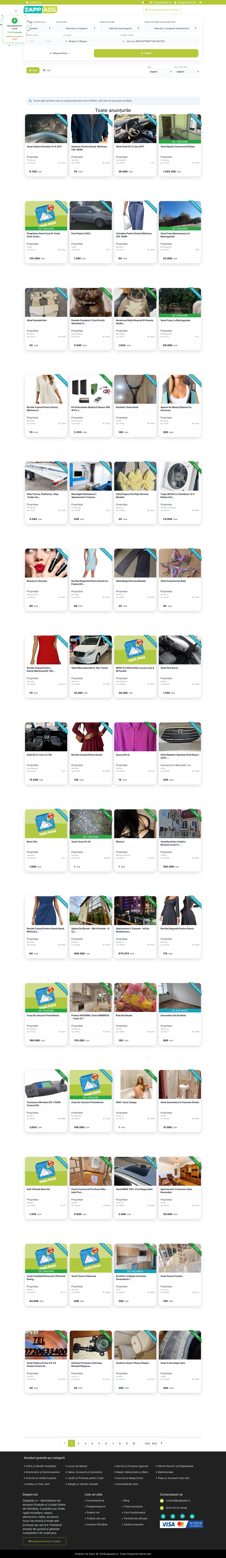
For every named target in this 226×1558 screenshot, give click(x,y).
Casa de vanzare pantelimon (43, 1015)
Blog (126, 1500)
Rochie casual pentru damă (86, 754)
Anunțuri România (97, 1524)
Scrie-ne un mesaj (176, 1507)
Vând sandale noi (36, 320)
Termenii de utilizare (135, 1518)
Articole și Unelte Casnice (41, 1478)
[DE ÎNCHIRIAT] (180, 998)
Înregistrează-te (186, 2)
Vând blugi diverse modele (131, 581)
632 (147, 1443)
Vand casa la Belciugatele (175, 320)
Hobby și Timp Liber (38, 1484)
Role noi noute (124, 1015)
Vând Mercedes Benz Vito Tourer (89, 667)
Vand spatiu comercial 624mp (177, 146)
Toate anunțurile (133, 1506)
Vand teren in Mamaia (83, 1276)
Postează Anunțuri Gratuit (163, 9)
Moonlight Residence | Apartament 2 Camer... (83, 496)
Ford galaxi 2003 (80, 233)
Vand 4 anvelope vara (173, 1363)
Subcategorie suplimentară (160, 22)
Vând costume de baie (173, 581)
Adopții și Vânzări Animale (83, 1484)
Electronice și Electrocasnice (42, 1472)
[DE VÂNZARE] (180, 129)
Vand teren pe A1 (81, 841)
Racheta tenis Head (127, 407)
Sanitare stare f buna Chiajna (132, 1363)
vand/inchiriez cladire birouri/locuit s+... (173, 843)
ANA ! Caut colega (126, 1102)
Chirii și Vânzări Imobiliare (41, 1466)
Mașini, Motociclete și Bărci (132, 1472)
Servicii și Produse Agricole (132, 1466)
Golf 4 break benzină (38, 1189)
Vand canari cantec (172, 1276)
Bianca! (120, 841)
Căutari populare (133, 1524)
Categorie (61, 22)
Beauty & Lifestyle (37, 581)
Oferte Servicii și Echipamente (175, 1466)
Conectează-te (162, 2)
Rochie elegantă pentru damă (177, 928)
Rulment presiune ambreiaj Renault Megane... (86, 1364)
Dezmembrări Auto (127, 1484)
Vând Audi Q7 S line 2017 (130, 146)
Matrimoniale (165, 1472)
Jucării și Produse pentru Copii (85, 1478)
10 (134, 1443)
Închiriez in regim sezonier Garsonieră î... (131, 1278)
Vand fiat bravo (169, 667)
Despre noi (93, 1512)
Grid (34, 70)
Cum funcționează (134, 1512)
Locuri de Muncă (77, 1466)
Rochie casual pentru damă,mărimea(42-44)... (41, 669)
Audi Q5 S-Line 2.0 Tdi (39, 754)
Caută (148, 53)
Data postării (180, 67)
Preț (149, 67)
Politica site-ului (96, 1518)
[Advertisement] (113, 88)
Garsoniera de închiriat (173, 1015)
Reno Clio (32, 841)
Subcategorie (107, 22)
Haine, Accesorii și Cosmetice (85, 1472)
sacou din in (123, 754)
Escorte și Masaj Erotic (129, 1478)
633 (154, 1443)
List (48, 70)
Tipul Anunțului (37, 22)
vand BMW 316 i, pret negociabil (134, 1189)
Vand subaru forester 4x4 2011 (44, 146)
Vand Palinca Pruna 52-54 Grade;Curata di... (41, 1364)
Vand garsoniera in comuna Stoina (180, 1102)
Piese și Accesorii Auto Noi (173, 1478)
